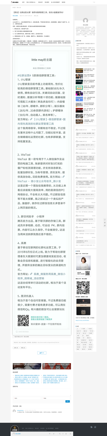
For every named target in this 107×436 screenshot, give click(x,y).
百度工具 (78, 344)
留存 (90, 342)
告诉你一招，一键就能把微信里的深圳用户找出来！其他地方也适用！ (89, 87)
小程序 (78, 335)
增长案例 (47, 2)
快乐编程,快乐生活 (82, 129)
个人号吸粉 (83, 328)
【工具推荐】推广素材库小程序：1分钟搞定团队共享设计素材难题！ (55, 379)
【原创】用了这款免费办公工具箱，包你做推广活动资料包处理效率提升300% (27, 382)
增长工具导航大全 (30, 2)
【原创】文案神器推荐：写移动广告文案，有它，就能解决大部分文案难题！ (27, 381)
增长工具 (19, 7)
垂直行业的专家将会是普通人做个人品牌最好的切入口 (89, 82)
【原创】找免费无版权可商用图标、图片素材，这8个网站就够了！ (55, 381)
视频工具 (83, 349)
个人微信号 (90, 328)
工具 (83, 335)
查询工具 (90, 340)
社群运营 (78, 347)
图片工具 (78, 333)
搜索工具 (88, 337)
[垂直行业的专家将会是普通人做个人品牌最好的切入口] (79, 80)
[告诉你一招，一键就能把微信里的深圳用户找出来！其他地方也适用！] (79, 86)
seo (77, 328)
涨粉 (77, 342)
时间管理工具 (83, 340)
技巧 (83, 337)
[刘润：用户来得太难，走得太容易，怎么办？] (79, 109)
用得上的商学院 (84, 342)
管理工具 (23, 347)
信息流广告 (79, 331)
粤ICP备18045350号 (33, 430)
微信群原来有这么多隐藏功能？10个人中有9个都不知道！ (27, 379)
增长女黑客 (15, 15)
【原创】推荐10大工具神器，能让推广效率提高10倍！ (26, 377)
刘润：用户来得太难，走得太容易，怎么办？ (88, 211)
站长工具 (84, 347)
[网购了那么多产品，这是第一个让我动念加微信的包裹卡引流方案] (79, 114)
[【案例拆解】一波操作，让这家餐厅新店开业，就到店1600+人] (79, 120)
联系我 (63, 2)
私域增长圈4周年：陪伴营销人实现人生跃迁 (88, 149)
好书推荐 (90, 333)
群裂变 (78, 349)
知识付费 (84, 344)
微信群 (87, 335)
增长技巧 (40, 2)
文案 (77, 340)
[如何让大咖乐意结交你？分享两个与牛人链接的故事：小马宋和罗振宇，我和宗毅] (79, 75)
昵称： (16, 398)
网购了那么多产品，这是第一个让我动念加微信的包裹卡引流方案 (89, 116)
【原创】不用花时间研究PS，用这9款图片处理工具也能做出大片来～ (55, 375)
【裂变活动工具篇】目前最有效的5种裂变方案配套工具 (26, 375)
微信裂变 (78, 337)
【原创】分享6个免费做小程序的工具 (51, 382)
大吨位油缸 (80, 227)
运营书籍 (89, 349)
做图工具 (85, 331)
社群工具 (16, 347)
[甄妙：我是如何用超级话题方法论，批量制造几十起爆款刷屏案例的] (79, 92)
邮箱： (45, 398)
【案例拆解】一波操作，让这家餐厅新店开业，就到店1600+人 (89, 121)
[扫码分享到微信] (59, 434)
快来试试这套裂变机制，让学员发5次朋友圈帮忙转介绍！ (89, 104)
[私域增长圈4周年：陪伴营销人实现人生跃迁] (79, 69)
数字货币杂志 (81, 202)
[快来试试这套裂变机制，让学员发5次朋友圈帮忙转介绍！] (79, 103)
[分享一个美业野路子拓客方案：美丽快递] (79, 97)
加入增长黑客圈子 (55, 2)
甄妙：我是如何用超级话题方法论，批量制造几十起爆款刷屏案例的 (89, 93)
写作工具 (91, 331)
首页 (23, 2)
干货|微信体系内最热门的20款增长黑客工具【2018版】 (55, 377)
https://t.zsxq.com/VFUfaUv (82, 320)
